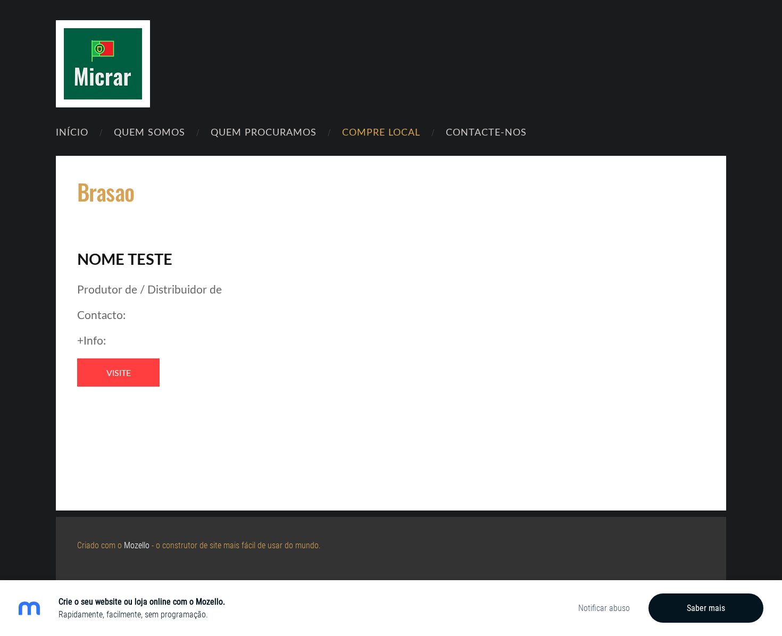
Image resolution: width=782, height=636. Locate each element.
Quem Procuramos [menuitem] (264, 131)
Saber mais (706, 608)
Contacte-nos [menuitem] (486, 131)
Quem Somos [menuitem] (149, 131)
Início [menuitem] (72, 131)
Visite (118, 373)
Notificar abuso (604, 608)
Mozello (136, 545)
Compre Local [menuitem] (381, 131)
